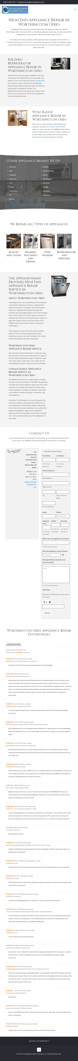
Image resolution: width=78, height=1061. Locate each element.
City (43, 495)
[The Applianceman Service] (15, 9)
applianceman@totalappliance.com (31, 2)
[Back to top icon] (39, 1050)
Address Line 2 (47, 487)
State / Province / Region (61, 497)
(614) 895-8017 (10, 2)
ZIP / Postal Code (48, 507)
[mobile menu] (75, 9)
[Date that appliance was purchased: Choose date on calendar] (63, 555)
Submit (47, 613)
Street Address (47, 478)
